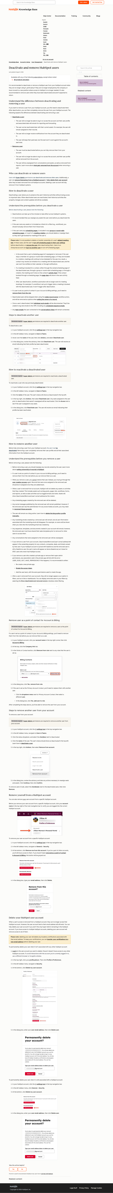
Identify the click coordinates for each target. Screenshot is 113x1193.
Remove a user (17, 146)
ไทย (44, 53)
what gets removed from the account (46, 165)
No (22, 1169)
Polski (44, 37)
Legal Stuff (73, 1188)
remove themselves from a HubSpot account (30, 180)
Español (45, 22)
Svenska (45, 39)
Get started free (97, 2)
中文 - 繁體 (45, 44)
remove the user (31, 245)
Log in (14, 951)
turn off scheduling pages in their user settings (49, 243)
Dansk (44, 46)
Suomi (44, 42)
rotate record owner (51, 297)
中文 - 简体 (45, 55)
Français (45, 31)
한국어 (44, 50)
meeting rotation (39, 233)
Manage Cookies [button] (96, 1188)
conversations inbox (48, 310)
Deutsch (45, 24)
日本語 (44, 26)
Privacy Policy (84, 1188)
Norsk (44, 48)
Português (45, 28)
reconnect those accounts (23, 509)
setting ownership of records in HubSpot (30, 469)
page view (45, 275)
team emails (19, 310)
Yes (13, 1169)
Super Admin (20, 177)
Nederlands (46, 33)
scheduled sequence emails (55, 306)
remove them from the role (21, 293)
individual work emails (41, 303)
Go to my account (48, 59)
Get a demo (83, 2)
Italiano (45, 35)
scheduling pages (32, 230)
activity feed (53, 273)
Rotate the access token (24, 568)
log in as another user (33, 248)
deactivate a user (27, 743)
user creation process (19, 482)
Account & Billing (18, 643)
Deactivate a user (18, 117)
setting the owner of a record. (47, 299)
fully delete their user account (57, 180)
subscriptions (38, 77)
